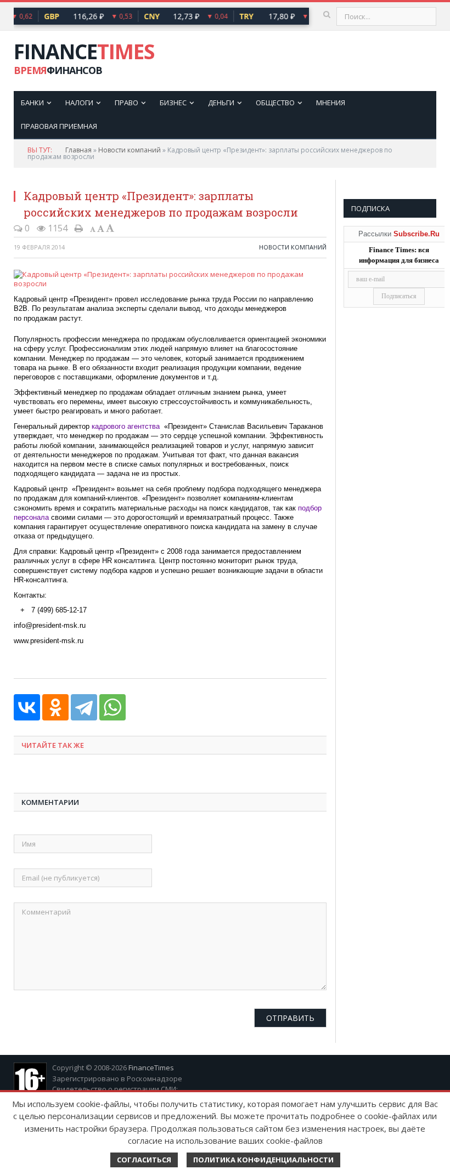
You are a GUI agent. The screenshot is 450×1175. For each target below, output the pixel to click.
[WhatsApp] (112, 707)
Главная (78, 150)
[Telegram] (84, 707)
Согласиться (144, 1160)
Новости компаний (129, 150)
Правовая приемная (59, 126)
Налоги (79, 102)
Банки (32, 102)
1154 (57, 228)
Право (126, 102)
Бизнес (173, 102)
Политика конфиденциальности (263, 1160)
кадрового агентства (126, 426)
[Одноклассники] (55, 707)
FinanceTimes (151, 1067)
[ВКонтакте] (27, 707)
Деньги (221, 102)
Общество (275, 102)
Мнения (330, 102)
